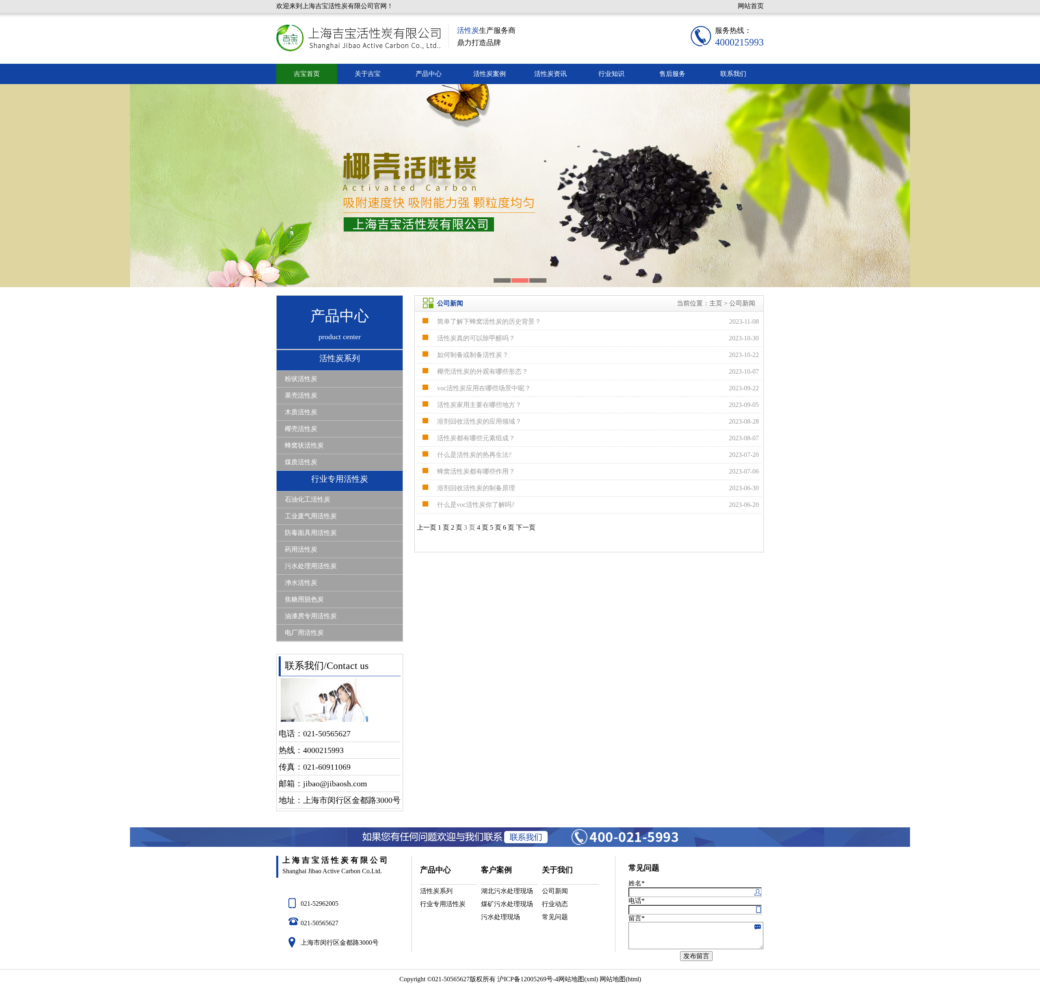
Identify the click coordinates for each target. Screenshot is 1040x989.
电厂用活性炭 (304, 632)
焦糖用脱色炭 (304, 599)
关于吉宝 (368, 73)
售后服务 (672, 73)
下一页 (525, 527)
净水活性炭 (301, 582)
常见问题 (555, 916)
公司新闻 (555, 890)
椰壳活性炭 (301, 428)
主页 (715, 303)
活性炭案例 (489, 73)
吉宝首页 (307, 73)
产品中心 (429, 73)
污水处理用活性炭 (311, 566)
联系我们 (733, 73)
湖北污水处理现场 (507, 890)
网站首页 (751, 5)
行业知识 (611, 73)
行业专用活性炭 (339, 478)
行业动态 (555, 903)
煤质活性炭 (301, 462)
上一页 (426, 527)
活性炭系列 (339, 358)
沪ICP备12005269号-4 (527, 979)
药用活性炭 (301, 549)
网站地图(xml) (578, 979)
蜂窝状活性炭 (304, 445)
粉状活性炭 (301, 378)
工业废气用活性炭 (311, 516)
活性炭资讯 (550, 73)
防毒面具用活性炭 (311, 532)
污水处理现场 (500, 916)
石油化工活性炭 (307, 499)
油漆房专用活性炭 (311, 615)
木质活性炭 (301, 412)
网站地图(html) (620, 979)
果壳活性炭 (301, 395)
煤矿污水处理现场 (507, 903)
